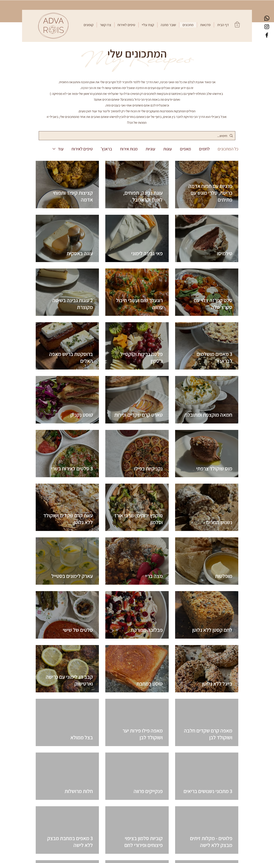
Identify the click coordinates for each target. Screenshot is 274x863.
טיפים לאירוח (82, 149)
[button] (205, 24)
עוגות (167, 149)
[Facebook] (267, 35)
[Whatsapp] (267, 18)
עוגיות (150, 149)
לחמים (204, 149)
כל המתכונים (228, 149)
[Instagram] (267, 26)
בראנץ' (106, 149)
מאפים (185, 149)
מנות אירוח (129, 149)
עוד (61, 149)
